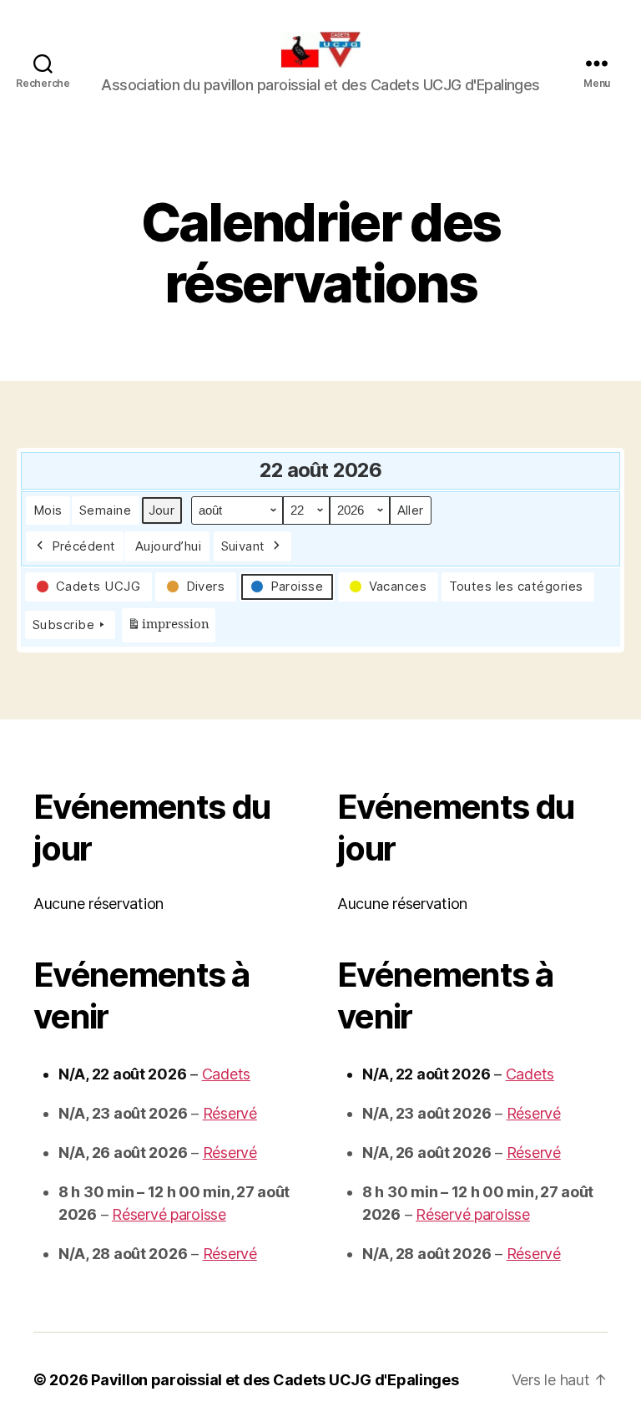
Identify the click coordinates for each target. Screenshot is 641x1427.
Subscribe (64, 624)
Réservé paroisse (169, 1214)
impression (168, 629)
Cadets (226, 1074)
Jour (162, 510)
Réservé (230, 1113)
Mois (48, 510)
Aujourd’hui (168, 546)
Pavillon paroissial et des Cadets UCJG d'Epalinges (275, 1380)
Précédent (84, 546)
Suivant (243, 546)
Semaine (105, 510)
